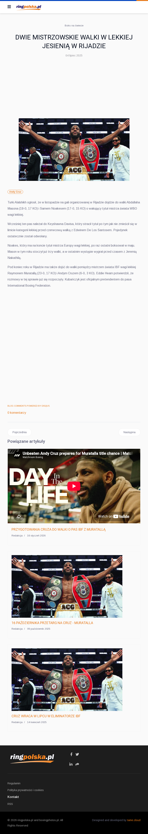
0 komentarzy (17, 412)
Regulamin (14, 783)
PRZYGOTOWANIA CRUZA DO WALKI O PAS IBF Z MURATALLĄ (59, 529)
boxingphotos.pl (49, 820)
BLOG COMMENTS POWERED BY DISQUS (29, 406)
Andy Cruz (15, 191)
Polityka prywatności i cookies (26, 790)
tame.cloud (133, 820)
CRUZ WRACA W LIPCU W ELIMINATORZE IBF (46, 716)
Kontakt (13, 797)
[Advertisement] (74, 89)
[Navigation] (9, 7)
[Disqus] (74, 346)
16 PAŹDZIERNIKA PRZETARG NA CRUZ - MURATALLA (52, 623)
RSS (10, 803)
